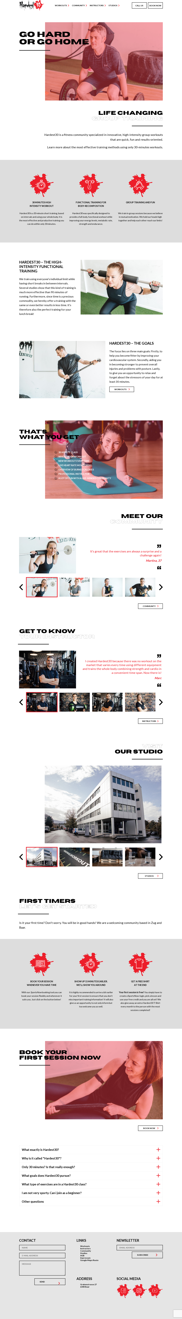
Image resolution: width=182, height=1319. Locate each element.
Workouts (61, 5)
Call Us (139, 5)
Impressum (85, 1258)
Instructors (97, 5)
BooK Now (149, 1128)
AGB (82, 1255)
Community (78, 5)
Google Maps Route (89, 1260)
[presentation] (21, 587)
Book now (155, 5)
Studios (113, 5)
